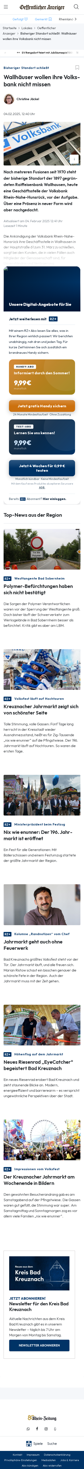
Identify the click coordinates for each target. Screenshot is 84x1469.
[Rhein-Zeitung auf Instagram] (46, 1429)
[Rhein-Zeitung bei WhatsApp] (28, 1429)
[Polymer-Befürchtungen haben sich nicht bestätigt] (42, 549)
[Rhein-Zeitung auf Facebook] (37, 1429)
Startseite (10, 28)
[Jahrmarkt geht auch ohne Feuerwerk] (42, 904)
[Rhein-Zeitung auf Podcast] (55, 1429)
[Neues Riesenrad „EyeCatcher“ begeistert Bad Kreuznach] (42, 1024)
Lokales (27, 28)
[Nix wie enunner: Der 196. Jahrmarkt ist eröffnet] (42, 794)
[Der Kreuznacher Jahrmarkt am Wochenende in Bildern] (42, 1139)
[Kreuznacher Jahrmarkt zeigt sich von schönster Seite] (42, 669)
